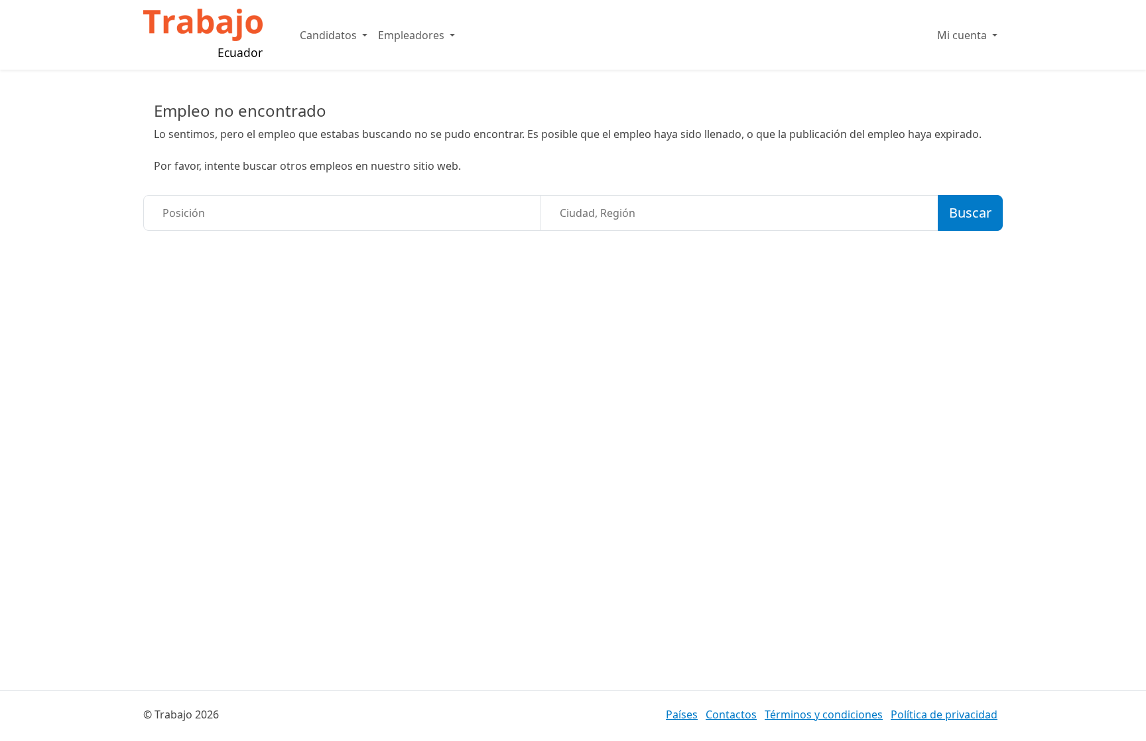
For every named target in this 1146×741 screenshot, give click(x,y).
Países (682, 714)
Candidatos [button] (329, 35)
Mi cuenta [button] (963, 35)
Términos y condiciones (824, 714)
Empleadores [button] (412, 35)
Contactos (731, 714)
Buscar (970, 213)
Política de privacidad (944, 714)
